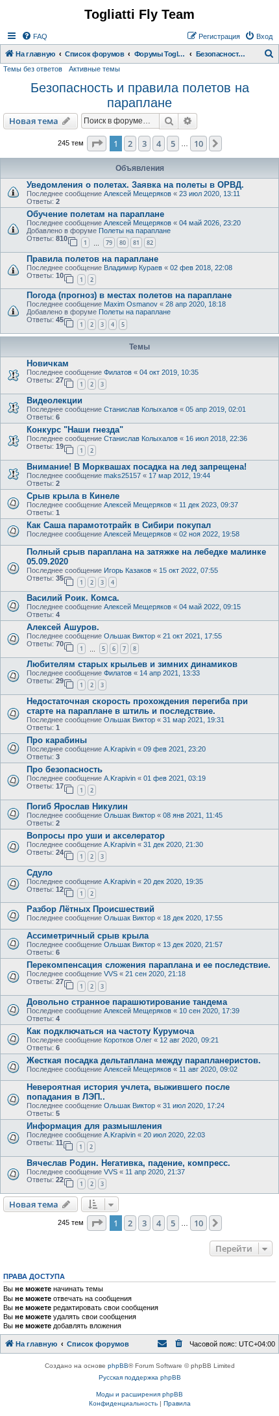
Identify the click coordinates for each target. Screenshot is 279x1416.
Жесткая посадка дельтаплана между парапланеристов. (144, 1060)
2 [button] (130, 143)
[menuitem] (34, 36)
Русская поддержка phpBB (140, 1377)
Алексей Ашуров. (63, 627)
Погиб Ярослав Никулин (77, 806)
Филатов (118, 372)
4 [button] (158, 143)
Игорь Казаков (127, 570)
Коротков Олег (128, 1040)
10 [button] (198, 143)
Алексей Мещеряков (137, 193)
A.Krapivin (120, 749)
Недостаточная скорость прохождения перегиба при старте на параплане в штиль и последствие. (137, 706)
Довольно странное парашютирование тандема (127, 1002)
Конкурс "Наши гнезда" (75, 430)
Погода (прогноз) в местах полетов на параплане (129, 295)
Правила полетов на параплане (92, 259)
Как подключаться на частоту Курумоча (110, 1031)
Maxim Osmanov (131, 304)
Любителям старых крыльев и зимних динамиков (132, 664)
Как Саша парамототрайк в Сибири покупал (119, 525)
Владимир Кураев (133, 268)
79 (109, 242)
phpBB (118, 1365)
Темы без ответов (32, 69)
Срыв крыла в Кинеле (73, 496)
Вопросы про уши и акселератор (96, 836)
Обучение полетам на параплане (95, 214)
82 (150, 242)
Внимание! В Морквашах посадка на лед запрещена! (137, 467)
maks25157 (122, 475)
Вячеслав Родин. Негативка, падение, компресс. (128, 1163)
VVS (110, 974)
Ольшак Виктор (129, 636)
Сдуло (40, 873)
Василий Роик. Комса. (73, 598)
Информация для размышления (94, 1126)
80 (122, 242)
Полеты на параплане (135, 230)
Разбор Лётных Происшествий (90, 909)
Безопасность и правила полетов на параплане (139, 95)
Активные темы (94, 69)
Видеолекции (54, 400)
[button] (96, 143)
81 (136, 242)
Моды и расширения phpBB (139, 1394)
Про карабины (57, 740)
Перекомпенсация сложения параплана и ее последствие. (149, 965)
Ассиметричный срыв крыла (88, 936)
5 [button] (173, 143)
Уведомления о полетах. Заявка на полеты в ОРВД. (135, 185)
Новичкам (48, 363)
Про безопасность (65, 769)
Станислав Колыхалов (141, 409)
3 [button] (144, 143)
